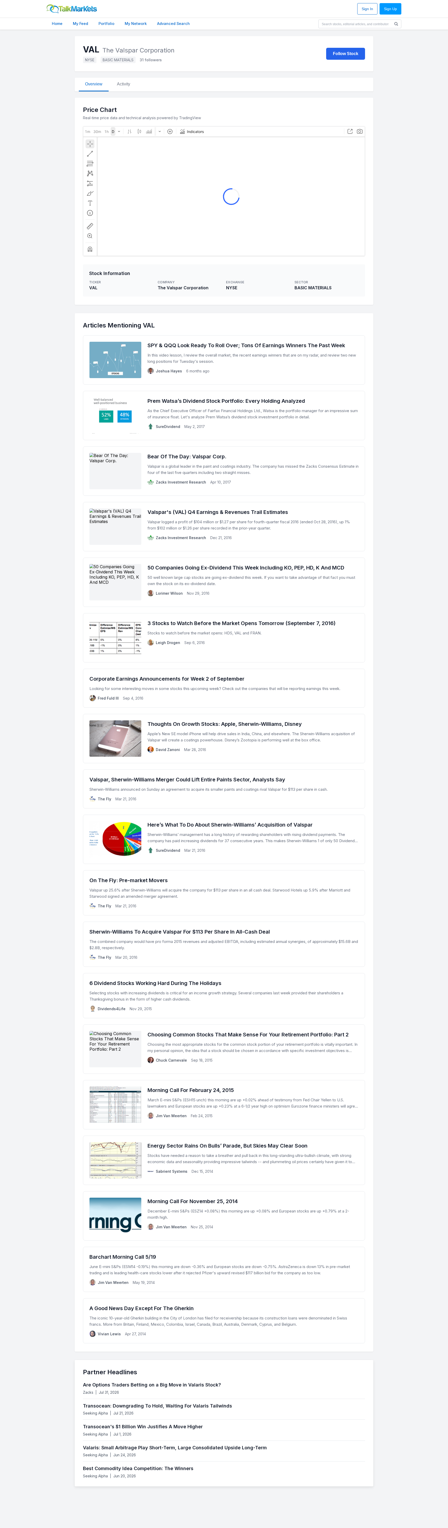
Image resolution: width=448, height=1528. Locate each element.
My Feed (80, 23)
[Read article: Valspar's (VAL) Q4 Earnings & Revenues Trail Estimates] (224, 526)
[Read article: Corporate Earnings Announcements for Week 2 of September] (224, 688)
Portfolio (106, 23)
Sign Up (390, 9)
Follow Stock (345, 53)
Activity (123, 84)
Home (57, 23)
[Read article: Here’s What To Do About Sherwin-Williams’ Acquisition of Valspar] (224, 839)
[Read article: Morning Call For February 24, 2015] (224, 1104)
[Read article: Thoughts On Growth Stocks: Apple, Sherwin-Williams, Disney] (224, 738)
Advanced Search (173, 23)
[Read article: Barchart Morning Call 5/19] (224, 1269)
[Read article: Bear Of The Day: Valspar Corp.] (224, 471)
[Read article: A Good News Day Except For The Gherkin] (224, 1320)
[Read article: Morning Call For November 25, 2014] (224, 1215)
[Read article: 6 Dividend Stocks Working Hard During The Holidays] (224, 995)
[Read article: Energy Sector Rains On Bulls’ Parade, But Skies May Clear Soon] (224, 1160)
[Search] (396, 24)
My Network (136, 23)
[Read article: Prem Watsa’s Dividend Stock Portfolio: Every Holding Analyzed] (224, 415)
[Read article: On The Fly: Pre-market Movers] (224, 892)
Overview (93, 84)
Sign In (367, 9)
